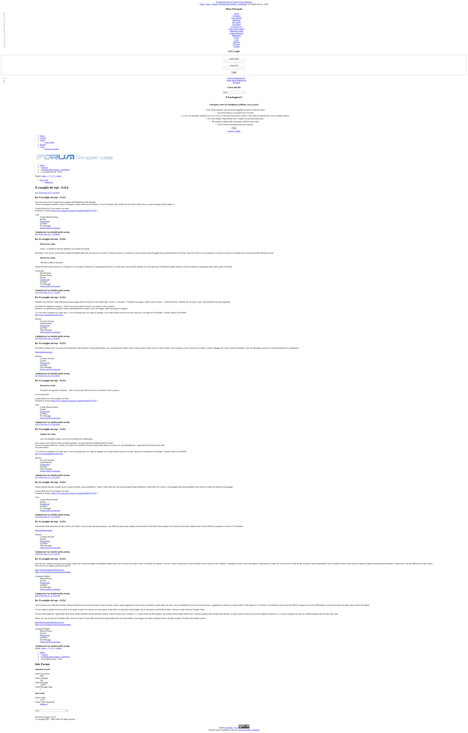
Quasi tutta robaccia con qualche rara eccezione (235, 113)
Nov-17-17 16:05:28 (52, 596)
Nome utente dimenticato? (236, 80)
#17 (36, 477)
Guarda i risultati (234, 131)
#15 (36, 376)
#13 (36, 292)
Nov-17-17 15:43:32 (52, 554)
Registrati (236, 83)
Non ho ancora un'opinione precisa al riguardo (235, 124)
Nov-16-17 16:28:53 (52, 234)
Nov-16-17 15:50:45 (52, 193)
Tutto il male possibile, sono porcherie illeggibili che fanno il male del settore (235, 110)
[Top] (40, 193)
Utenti (42, 140)
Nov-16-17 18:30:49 (52, 338)
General (214, 4)
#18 (36, 517)
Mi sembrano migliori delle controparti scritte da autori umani (235, 122)
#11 (36, 193)
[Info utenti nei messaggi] (50, 228)
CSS (236, 728)
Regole (42, 145)
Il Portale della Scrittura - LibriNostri (233, 4)
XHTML (228, 728)
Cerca (42, 147)
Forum (207, 4)
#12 (36, 234)
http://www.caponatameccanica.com (49, 315)
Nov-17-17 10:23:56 (52, 477)
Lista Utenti (49, 142)
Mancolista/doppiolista (43, 352)
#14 (36, 338)
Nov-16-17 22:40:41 (52, 376)
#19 (36, 554)
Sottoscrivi (49, 182)
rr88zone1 (44, 704)
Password (234, 65)
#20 (36, 596)
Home (202, 4)
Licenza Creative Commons (248, 730)
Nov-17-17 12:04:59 (52, 517)
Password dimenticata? (236, 78)
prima (43, 176)
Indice (42, 136)
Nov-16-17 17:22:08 (52, 292)
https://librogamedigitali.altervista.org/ (49, 570)
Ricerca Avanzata (51, 149)
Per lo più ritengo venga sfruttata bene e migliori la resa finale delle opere (235, 119)
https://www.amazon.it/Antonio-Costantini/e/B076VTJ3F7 (74, 211)
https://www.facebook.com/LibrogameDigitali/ (53, 572)
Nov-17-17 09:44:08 (52, 424)
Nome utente (234, 59)
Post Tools (44, 180)
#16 (36, 424)
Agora (47, 717)
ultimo (58, 176)
